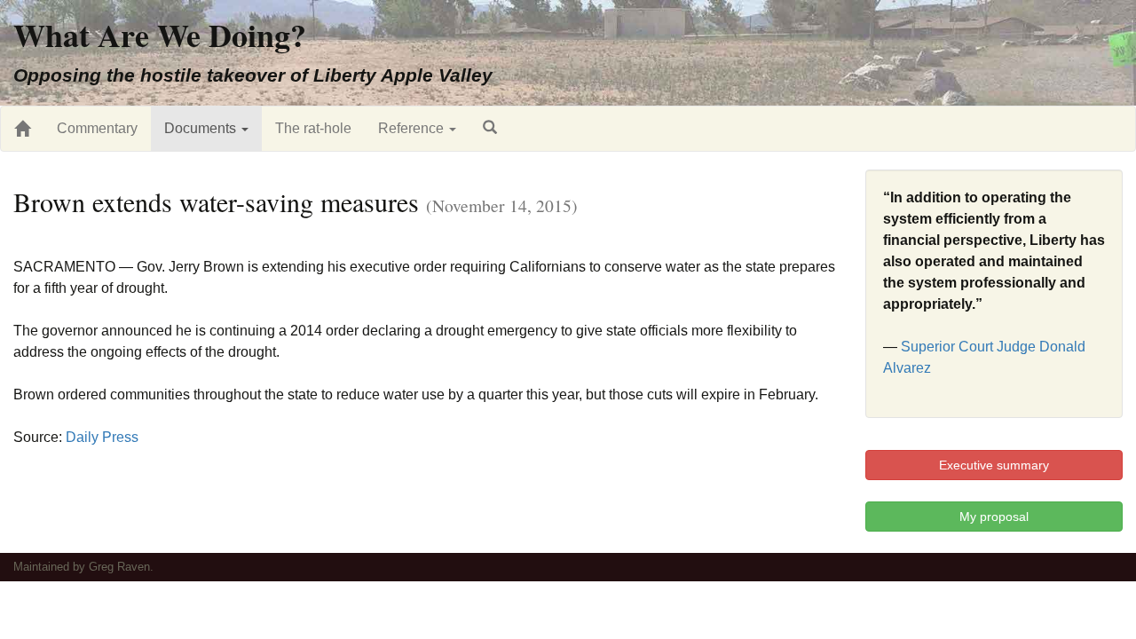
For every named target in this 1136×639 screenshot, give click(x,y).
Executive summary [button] (994, 465)
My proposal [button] (994, 516)
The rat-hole (313, 128)
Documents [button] (202, 128)
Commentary (97, 128)
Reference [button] (412, 128)
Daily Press (102, 437)
